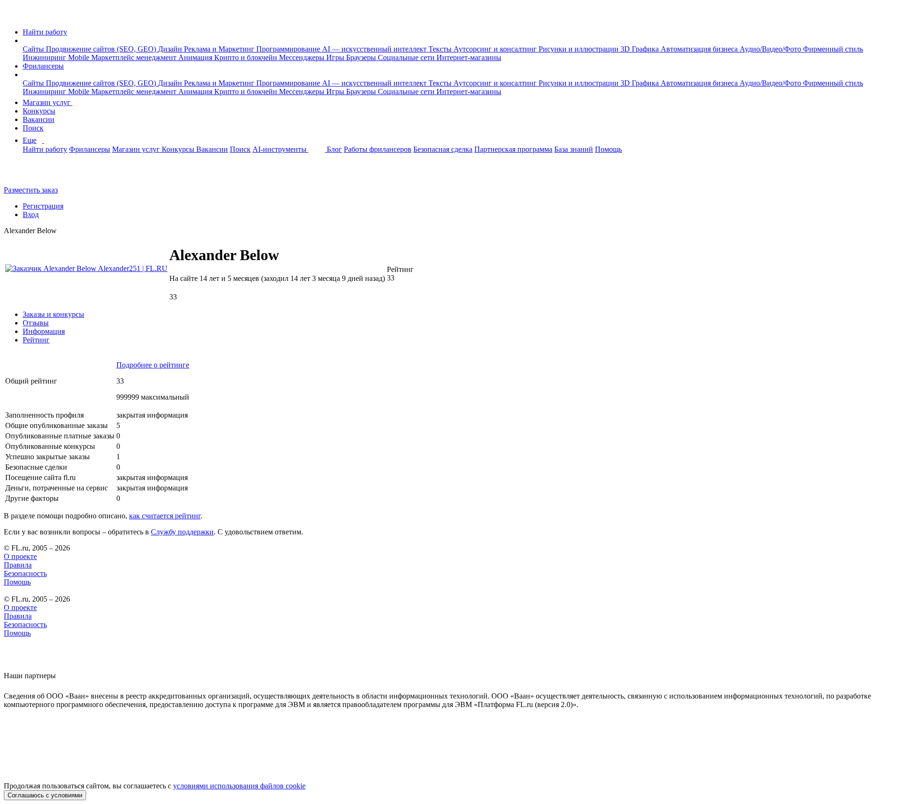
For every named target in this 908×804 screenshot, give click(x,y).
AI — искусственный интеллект (375, 49)
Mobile (79, 57)
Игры (336, 57)
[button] (25, 40)
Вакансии (38, 119)
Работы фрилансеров (377, 149)
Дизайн (171, 49)
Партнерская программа (513, 149)
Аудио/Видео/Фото (771, 49)
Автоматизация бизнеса (700, 49)
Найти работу (45, 32)
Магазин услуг (47, 102)
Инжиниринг (45, 57)
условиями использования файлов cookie (239, 786)
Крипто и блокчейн (246, 57)
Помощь (608, 149)
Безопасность (25, 573)
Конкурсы (39, 111)
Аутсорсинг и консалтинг (496, 49)
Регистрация (43, 206)
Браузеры (362, 57)
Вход (31, 214)
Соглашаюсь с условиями (45, 795)
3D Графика (640, 49)
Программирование (289, 49)
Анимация (196, 57)
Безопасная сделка (442, 149)
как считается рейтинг (165, 516)
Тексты (441, 49)
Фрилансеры (43, 66)
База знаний (573, 149)
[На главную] (12, 16)
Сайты (34, 49)
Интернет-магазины (469, 57)
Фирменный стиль (833, 49)
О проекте (20, 556)
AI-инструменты (280, 149)
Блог (334, 149)
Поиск (33, 128)
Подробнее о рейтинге (152, 365)
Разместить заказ (31, 190)
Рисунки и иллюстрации (579, 49)
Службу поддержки (182, 532)
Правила (18, 565)
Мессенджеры (302, 57)
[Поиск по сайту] (30, 174)
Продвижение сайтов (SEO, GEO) (102, 49)
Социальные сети (407, 57)
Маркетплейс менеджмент (134, 57)
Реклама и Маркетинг (220, 49)
